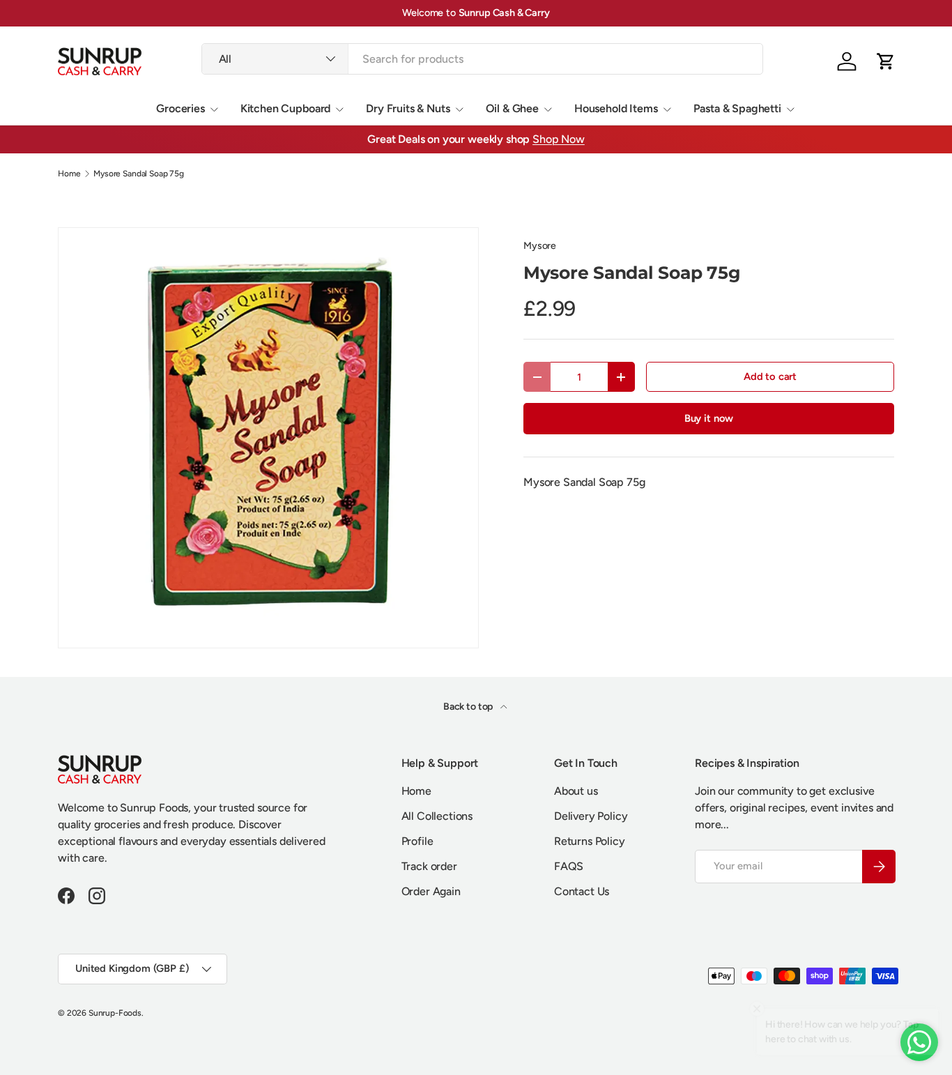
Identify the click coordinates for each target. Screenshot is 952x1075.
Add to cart (770, 376)
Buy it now (708, 418)
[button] (885, 61)
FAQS (568, 866)
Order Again (431, 891)
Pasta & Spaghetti (737, 108)
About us (576, 791)
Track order (429, 866)
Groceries (180, 108)
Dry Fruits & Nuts (408, 108)
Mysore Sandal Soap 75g (138, 173)
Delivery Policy (591, 816)
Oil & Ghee (512, 108)
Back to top (469, 706)
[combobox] (482, 59)
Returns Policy (589, 841)
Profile (417, 841)
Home (69, 173)
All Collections (437, 816)
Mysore (539, 246)
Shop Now (558, 139)
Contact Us (581, 891)
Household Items (616, 108)
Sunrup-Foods (115, 1013)
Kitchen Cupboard (285, 108)
